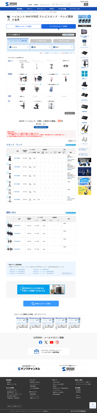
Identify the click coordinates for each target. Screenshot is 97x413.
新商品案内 (33, 386)
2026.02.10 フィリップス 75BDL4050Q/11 (43, 273)
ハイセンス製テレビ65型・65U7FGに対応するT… (48, 327)
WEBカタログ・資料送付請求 (60, 388)
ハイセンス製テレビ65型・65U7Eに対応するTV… (61, 327)
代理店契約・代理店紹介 (13, 398)
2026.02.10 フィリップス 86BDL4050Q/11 (43, 271)
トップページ (8, 12)
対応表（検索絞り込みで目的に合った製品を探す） (27, 12)
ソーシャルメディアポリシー (35, 411)
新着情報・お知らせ (35, 382)
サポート (29, 9)
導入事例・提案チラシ (13, 396)
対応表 (51, 9)
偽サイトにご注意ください (14, 406)
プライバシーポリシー (20, 411)
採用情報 (36, 4)
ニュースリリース (34, 384)
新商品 (9, 382)
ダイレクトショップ (44, 4)
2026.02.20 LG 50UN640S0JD (17, 273)
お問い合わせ (56, 382)
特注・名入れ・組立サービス (14, 394)
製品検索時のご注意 (69, 34)
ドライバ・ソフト (34, 396)
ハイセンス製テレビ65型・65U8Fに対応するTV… (74, 327)
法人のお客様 (10, 387)
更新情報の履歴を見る (67, 273)
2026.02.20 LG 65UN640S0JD (17, 269)
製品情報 (19, 9)
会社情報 (30, 4)
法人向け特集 (62, 9)
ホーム (12, 411)
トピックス (32, 380)
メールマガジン (57, 390)
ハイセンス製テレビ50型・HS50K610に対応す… (22, 327)
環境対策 (78, 392)
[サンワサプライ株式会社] (11, 4)
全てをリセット (70, 113)
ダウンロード (41, 9)
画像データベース (34, 398)
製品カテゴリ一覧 (11, 384)
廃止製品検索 (56, 394)
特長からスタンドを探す (23, 26)
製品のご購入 (79, 380)
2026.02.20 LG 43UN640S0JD (41, 269)
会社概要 (78, 390)
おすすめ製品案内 (34, 388)
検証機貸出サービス (12, 392)
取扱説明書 (33, 394)
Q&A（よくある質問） (59, 384)
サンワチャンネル (75, 9)
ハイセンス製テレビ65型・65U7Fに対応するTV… (35, 327)
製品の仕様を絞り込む (41, 127)
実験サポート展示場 (58, 392)
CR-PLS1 (69, 159)
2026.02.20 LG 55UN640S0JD (17, 271)
